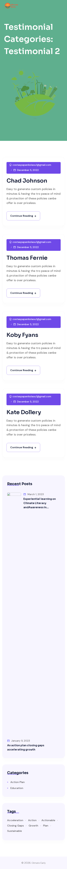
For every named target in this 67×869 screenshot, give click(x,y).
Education (16, 788)
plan (45, 825)
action (32, 820)
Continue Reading (21, 215)
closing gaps (15, 825)
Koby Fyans (22, 334)
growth (33, 825)
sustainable (14, 831)
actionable (48, 820)
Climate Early (39, 862)
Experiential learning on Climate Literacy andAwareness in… (39, 503)
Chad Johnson (27, 180)
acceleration (15, 820)
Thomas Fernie (27, 257)
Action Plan (17, 782)
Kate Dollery (24, 412)
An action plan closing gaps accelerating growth (25, 747)
